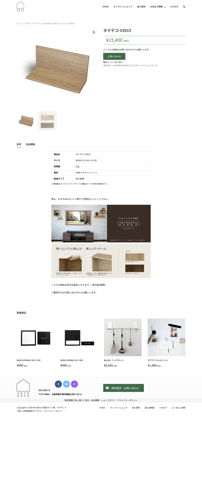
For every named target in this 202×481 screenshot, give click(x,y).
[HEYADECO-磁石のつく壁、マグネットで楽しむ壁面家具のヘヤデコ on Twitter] (66, 384)
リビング (153, 65)
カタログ (174, 6)
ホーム (19, 23)
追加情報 (30, 144)
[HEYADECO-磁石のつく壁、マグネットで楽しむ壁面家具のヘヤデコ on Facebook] (58, 384)
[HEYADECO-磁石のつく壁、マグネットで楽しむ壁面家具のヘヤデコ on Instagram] (74, 384)
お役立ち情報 (156, 6)
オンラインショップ (123, 6)
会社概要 (95, 400)
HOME (105, 6)
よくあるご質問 (178, 407)
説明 (19, 144)
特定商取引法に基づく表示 (76, 400)
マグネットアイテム (32, 23)
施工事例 (141, 6)
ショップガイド (108, 400)
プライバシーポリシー (127, 400)
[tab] (19, 144)
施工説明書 (149, 407)
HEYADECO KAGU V (51, 23)
